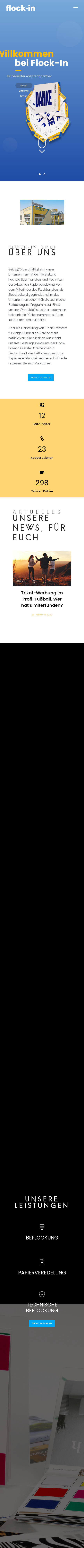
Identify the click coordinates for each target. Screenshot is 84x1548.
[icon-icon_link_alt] (42, 438)
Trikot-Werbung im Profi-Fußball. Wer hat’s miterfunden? (42, 599)
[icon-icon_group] (42, 405)
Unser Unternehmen (24, 86)
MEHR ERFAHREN (41, 377)
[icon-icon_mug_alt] (42, 472)
